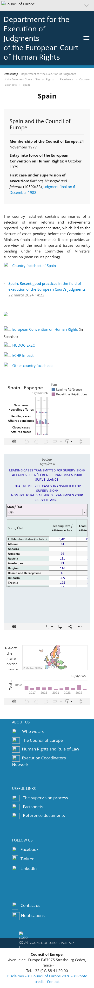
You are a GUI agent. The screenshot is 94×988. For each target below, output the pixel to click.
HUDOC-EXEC (23, 345)
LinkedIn (28, 868)
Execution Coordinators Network (39, 761)
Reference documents (44, 815)
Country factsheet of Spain (34, 265)
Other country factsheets (32, 365)
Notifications (33, 915)
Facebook (29, 849)
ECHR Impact (23, 355)
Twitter (27, 859)
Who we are (33, 731)
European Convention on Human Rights (45, 329)
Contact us (30, 905)
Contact (53, 981)
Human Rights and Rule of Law (50, 749)
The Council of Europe (42, 740)
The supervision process (45, 797)
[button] (47, 5)
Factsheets (33, 806)
